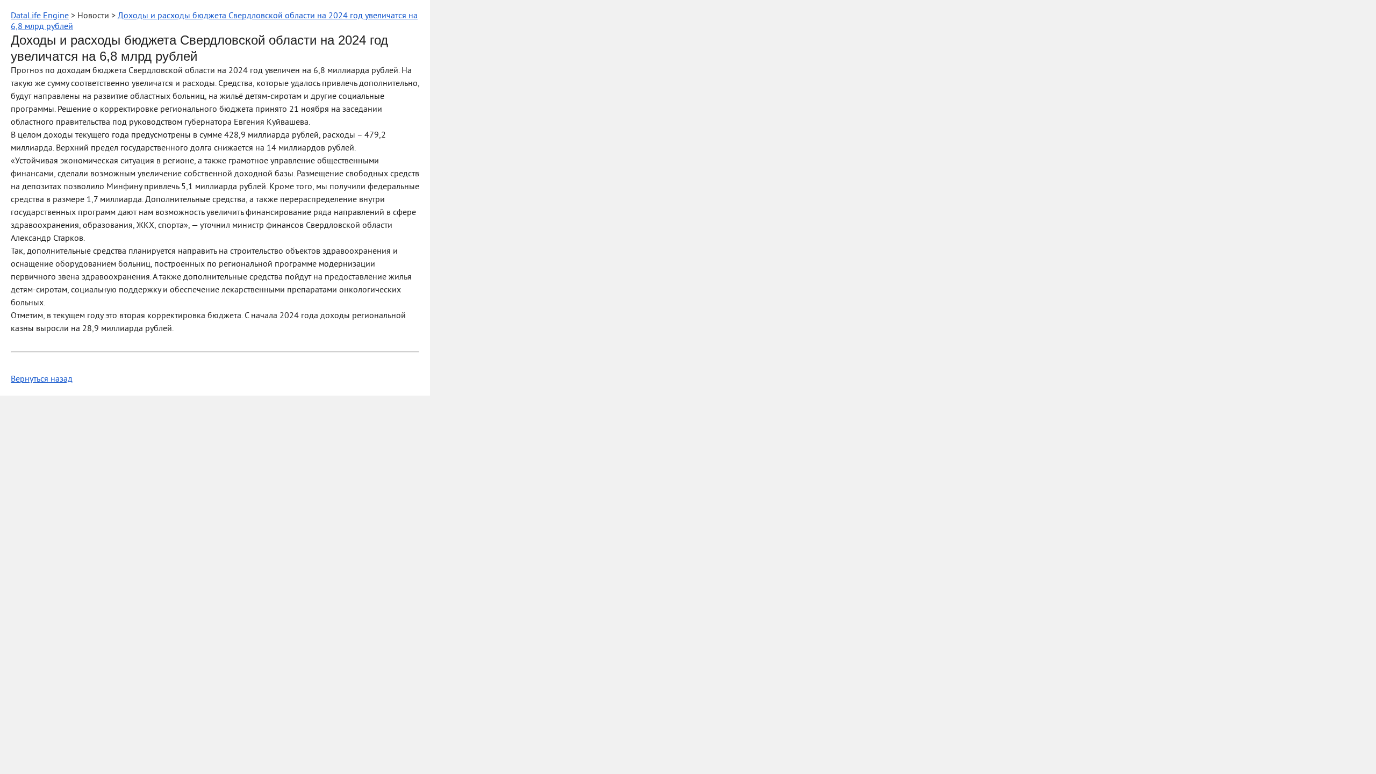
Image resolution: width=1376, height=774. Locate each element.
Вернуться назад (42, 379)
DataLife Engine (40, 16)
